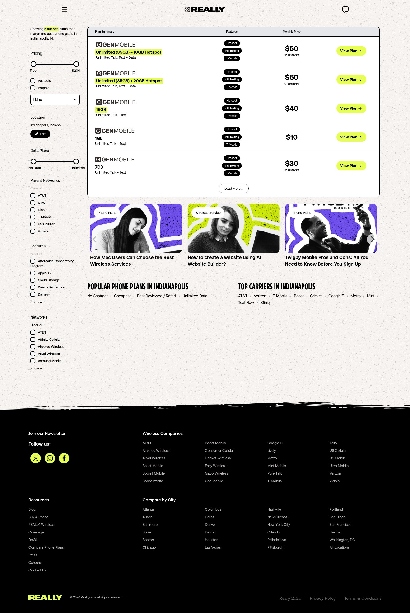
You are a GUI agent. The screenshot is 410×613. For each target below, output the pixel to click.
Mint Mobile (276, 466)
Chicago (149, 547)
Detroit (210, 532)
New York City (278, 525)
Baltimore (150, 525)
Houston (211, 540)
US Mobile (338, 458)
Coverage (36, 532)
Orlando (273, 532)
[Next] (372, 239)
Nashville (274, 509)
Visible (335, 481)
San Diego (338, 517)
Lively (271, 450)
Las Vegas (213, 547)
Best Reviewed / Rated (156, 296)
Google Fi (336, 296)
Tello (333, 443)
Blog (32, 509)
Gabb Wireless (216, 473)
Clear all (36, 188)
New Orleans (277, 517)
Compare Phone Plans (46, 547)
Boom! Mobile (154, 473)
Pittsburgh (275, 547)
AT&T (242, 296)
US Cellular (338, 450)
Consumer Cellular (219, 450)
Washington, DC (342, 540)
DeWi (32, 540)
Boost (299, 296)
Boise (147, 532)
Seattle (335, 532)
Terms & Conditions (363, 598)
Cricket (316, 296)
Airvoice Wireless (156, 450)
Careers (34, 563)
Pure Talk (274, 473)
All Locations (339, 547)
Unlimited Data (194, 296)
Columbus (213, 509)
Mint (370, 296)
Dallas (209, 517)
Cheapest (122, 296)
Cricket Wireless (218, 458)
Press (32, 555)
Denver (210, 525)
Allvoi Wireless (154, 458)
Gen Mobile (214, 481)
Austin (147, 517)
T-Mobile (280, 296)
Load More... (233, 188)
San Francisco (341, 525)
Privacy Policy (323, 598)
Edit (43, 134)
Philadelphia (276, 540)
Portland (336, 509)
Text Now (246, 302)
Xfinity (266, 302)
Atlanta (148, 509)
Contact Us (37, 570)
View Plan (348, 51)
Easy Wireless (215, 466)
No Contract (97, 296)
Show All (36, 302)
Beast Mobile (153, 466)
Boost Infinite (153, 481)
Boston (148, 540)
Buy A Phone (38, 517)
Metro (356, 296)
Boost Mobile (215, 443)
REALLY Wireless (41, 525)
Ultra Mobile (339, 466)
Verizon (260, 296)
